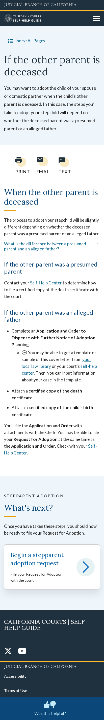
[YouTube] (22, 651)
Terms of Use (15, 690)
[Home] (46, 18)
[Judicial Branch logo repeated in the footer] (52, 666)
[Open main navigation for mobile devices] (96, 18)
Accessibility (15, 676)
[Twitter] (8, 651)
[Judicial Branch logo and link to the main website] (52, 5)
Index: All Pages (30, 40)
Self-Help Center (46, 282)
